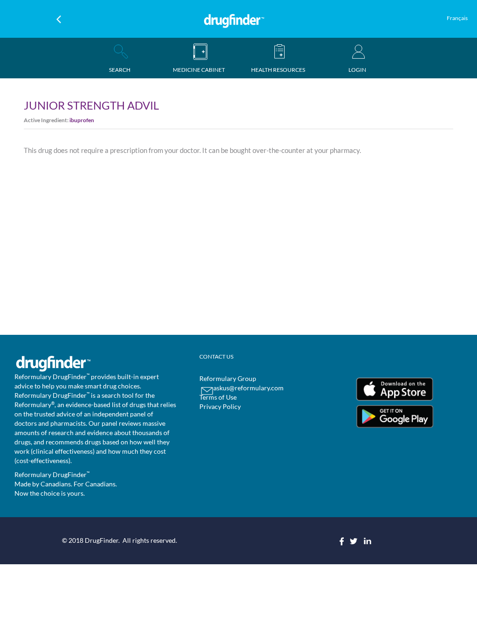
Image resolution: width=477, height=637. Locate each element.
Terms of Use (218, 397)
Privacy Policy (220, 406)
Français (457, 17)
